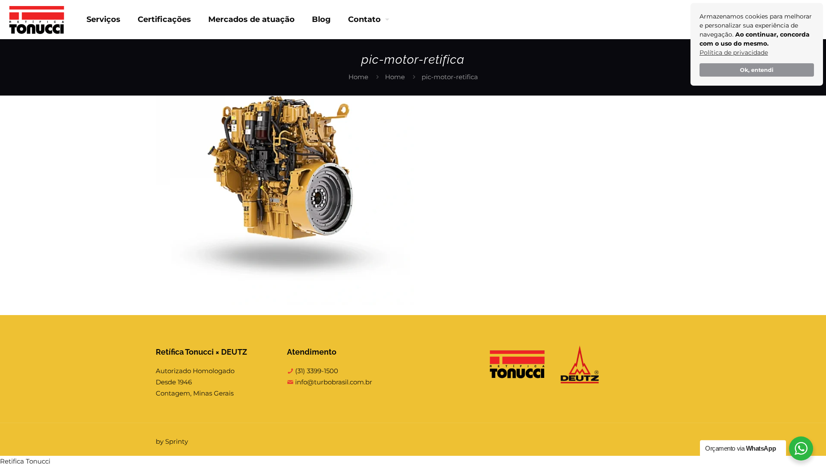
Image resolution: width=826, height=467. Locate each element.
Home (358, 77)
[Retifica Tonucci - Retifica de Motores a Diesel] (37, 19)
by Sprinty (172, 441)
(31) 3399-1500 (315, 371)
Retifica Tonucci (25, 461)
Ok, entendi (757, 70)
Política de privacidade (734, 52)
